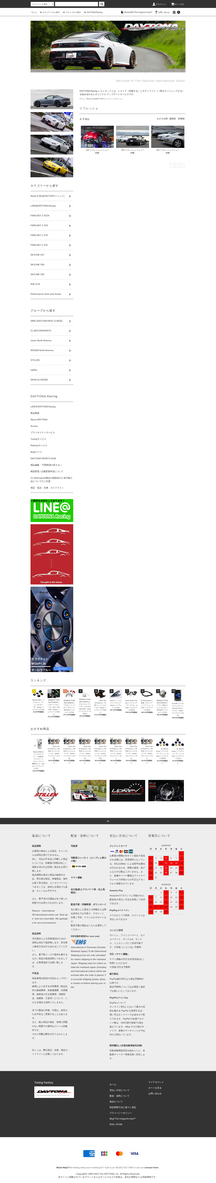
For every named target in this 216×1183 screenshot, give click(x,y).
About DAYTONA (39, 419)
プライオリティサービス (43, 432)
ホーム (34, 12)
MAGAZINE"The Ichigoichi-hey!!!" (138, 12)
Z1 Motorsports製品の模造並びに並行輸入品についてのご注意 (51, 479)
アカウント (161, 4)
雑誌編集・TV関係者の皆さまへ (46, 465)
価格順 (172, 118)
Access (34, 426)
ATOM (119, 1124)
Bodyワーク (36, 452)
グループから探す (73, 12)
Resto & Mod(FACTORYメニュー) (99, 99)
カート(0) (179, 4)
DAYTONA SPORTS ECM (43, 458)
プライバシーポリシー (121, 1113)
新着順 (181, 118)
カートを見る (155, 1088)
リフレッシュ (118, 99)
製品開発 (35, 413)
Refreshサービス (39, 445)
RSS (112, 1124)
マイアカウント (156, 1082)
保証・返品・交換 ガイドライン (47, 487)
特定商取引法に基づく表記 (123, 1107)
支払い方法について (120, 1090)
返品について (116, 1101)
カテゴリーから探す (51, 12)
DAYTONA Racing (94, 12)
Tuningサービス (39, 439)
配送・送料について (120, 1096)
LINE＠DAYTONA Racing (43, 406)
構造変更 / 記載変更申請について (47, 471)
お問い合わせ (164, 12)
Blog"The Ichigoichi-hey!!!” (123, 1118)
